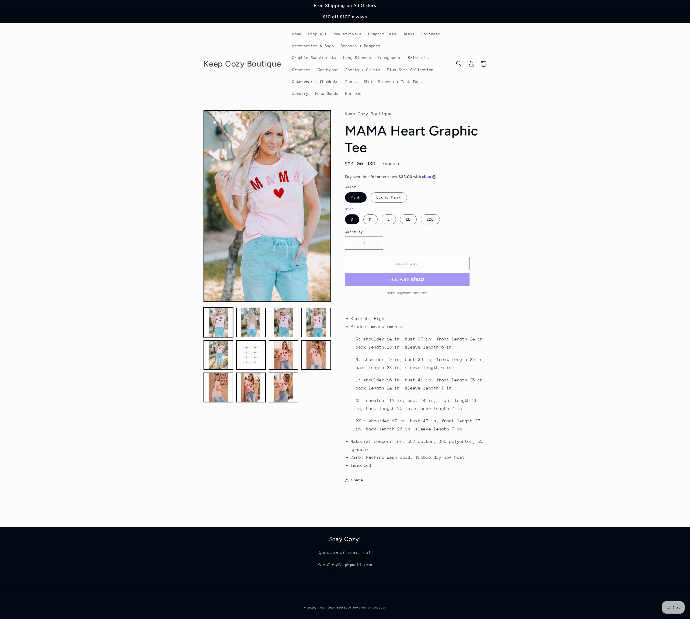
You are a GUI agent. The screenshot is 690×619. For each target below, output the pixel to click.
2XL (430, 219)
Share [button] (357, 480)
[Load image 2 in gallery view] (251, 322)
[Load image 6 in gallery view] (251, 355)
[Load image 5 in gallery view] (218, 355)
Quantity (354, 232)
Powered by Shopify (369, 607)
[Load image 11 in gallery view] (283, 387)
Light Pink (389, 197)
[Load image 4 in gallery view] (316, 322)
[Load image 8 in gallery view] (316, 355)
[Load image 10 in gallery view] (251, 387)
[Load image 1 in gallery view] (218, 322)
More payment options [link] (407, 293)
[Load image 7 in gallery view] (283, 355)
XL (408, 219)
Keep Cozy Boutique (335, 607)
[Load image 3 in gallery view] (283, 322)
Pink (356, 197)
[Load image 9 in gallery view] (218, 387)
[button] (459, 64)
